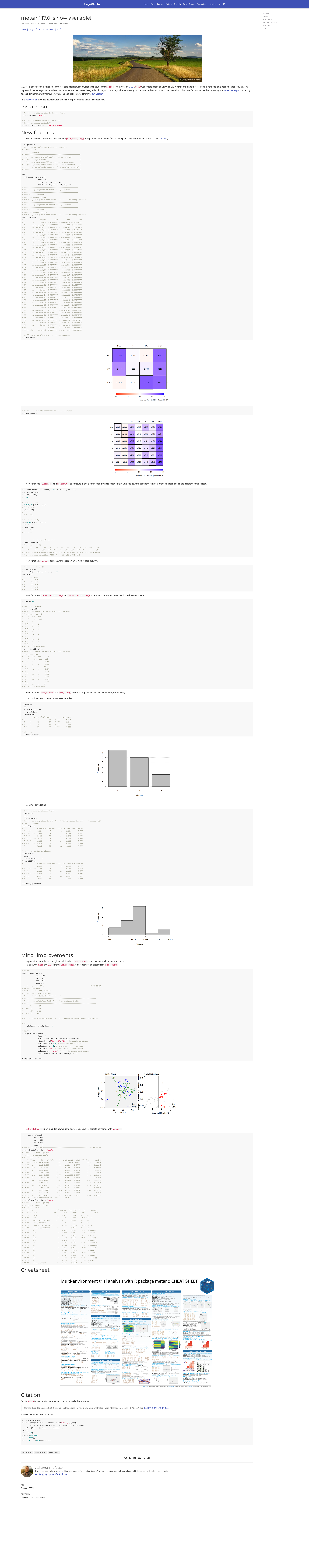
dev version (97, 94)
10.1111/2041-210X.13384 (156, 1408)
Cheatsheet (266, 25)
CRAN (131, 86)
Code (24, 30)
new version (31, 99)
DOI (58, 30)
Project (32, 30)
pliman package (231, 90)
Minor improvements (270, 22)
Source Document (46, 30)
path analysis (27, 1452)
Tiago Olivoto (92, 4)
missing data (54, 1452)
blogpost (163, 138)
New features (267, 19)
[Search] (220, 4)
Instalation (266, 16)
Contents (266, 13)
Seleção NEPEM (27, 1488)
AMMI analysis (40, 1452)
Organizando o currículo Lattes (33, 1498)
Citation (265, 28)
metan (65, 24)
